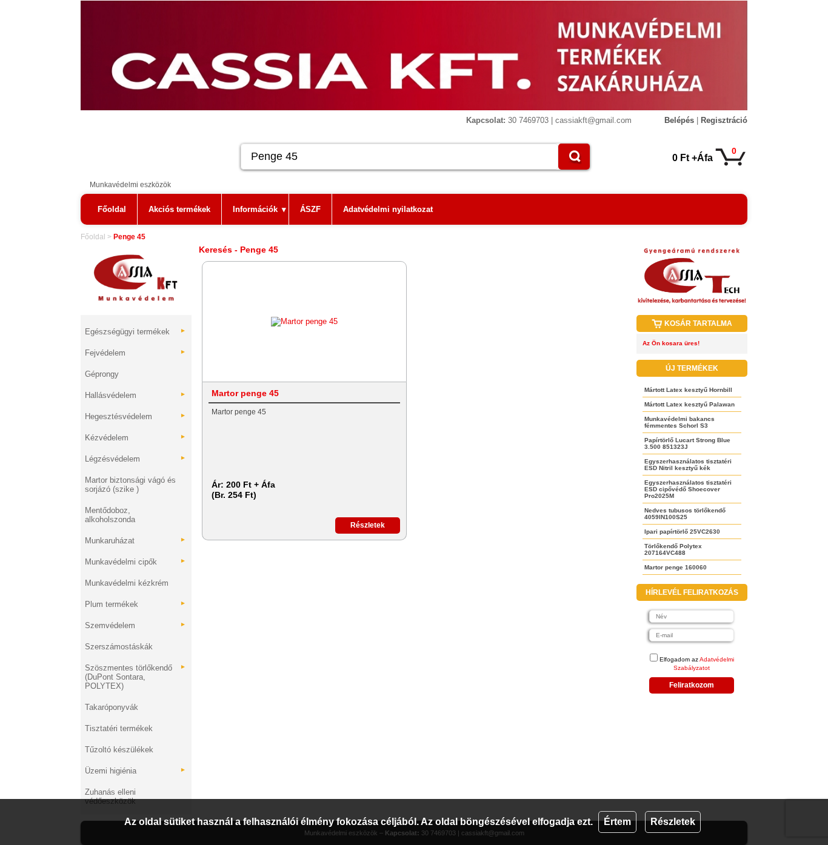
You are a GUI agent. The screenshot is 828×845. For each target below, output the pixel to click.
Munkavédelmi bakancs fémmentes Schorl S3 (679, 422)
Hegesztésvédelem (135, 416)
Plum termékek (135, 604)
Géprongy (102, 374)
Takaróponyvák (111, 707)
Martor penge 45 (245, 393)
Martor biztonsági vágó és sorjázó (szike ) (130, 485)
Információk (259, 209)
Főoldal (112, 209)
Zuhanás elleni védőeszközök (110, 796)
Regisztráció (724, 120)
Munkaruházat (135, 540)
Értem (617, 822)
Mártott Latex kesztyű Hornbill (688, 389)
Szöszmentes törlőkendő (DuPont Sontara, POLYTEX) (135, 677)
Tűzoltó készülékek (119, 749)
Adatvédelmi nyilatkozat (388, 209)
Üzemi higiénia (135, 770)
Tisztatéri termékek (119, 728)
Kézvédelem (135, 437)
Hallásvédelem (135, 395)
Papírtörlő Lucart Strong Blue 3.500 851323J (687, 443)
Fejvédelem (135, 352)
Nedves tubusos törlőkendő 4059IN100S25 (685, 513)
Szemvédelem (135, 625)
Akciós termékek (179, 209)
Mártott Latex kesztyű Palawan (689, 404)
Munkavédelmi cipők (135, 561)
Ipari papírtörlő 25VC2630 (682, 531)
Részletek (672, 822)
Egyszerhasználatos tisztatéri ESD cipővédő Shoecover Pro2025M (688, 489)
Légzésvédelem (135, 458)
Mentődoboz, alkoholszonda (110, 515)
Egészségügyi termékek (135, 331)
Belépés (679, 120)
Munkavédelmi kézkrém (127, 583)
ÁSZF (310, 209)
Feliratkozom (691, 685)
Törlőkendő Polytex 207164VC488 (673, 549)
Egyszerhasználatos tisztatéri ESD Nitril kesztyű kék (688, 464)
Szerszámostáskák (119, 646)
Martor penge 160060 (675, 567)
